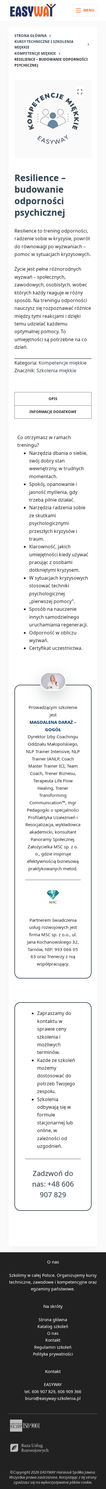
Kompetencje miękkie (63, 363)
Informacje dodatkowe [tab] (53, 411)
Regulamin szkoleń (53, 1347)
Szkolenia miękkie (56, 370)
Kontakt (52, 1340)
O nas (53, 1333)
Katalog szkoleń (52, 1326)
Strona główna (53, 1319)
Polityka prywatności (53, 1354)
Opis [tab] (53, 398)
